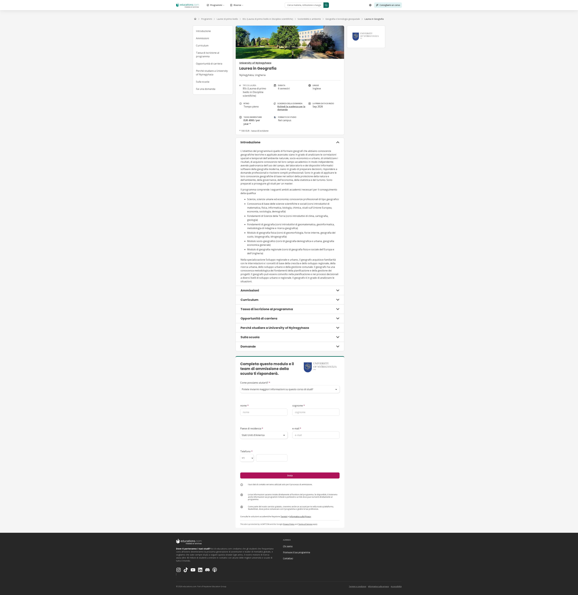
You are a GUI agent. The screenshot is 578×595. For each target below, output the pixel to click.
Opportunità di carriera (209, 63)
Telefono (246, 451)
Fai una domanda (205, 89)
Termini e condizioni (357, 586)
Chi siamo (288, 546)
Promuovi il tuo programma (296, 552)
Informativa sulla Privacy (300, 516)
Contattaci (288, 558)
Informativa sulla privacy (378, 586)
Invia (290, 475)
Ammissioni (202, 38)
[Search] (326, 5)
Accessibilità (396, 586)
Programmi (216, 5)
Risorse (237, 5)
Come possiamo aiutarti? (255, 382)
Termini (284, 516)
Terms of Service (305, 524)
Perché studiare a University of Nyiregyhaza (212, 72)
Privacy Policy (288, 524)
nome (244, 405)
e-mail (296, 428)
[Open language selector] (370, 5)
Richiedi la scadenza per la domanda (291, 108)
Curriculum (202, 45)
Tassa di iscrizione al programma (207, 54)
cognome (298, 405)
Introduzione (203, 31)
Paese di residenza (251, 428)
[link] (374, 18)
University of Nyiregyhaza (255, 63)
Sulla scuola (202, 81)
